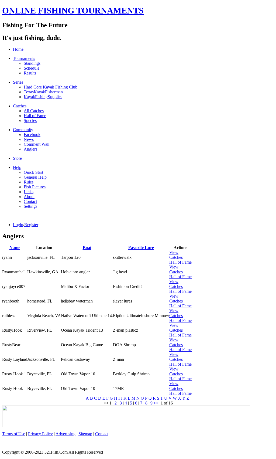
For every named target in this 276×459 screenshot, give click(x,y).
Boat (87, 247)
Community (23, 129)
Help (17, 167)
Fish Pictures (35, 187)
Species (30, 120)
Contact (30, 201)
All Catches (34, 110)
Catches (19, 106)
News (29, 139)
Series (18, 82)
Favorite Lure (141, 247)
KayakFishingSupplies (43, 96)
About (29, 196)
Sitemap (85, 433)
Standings (32, 63)
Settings (30, 206)
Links (28, 191)
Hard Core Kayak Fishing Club (50, 87)
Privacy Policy (40, 433)
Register (31, 224)
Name (14, 247)
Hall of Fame (35, 115)
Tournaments (24, 58)
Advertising (65, 433)
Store (17, 158)
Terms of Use (13, 433)
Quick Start (33, 172)
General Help (35, 177)
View (173, 252)
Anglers (30, 149)
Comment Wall (36, 144)
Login (18, 224)
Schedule (31, 68)
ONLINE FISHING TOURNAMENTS (73, 10)
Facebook (32, 134)
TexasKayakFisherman (43, 92)
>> (156, 403)
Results (30, 73)
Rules (28, 182)
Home (18, 49)
